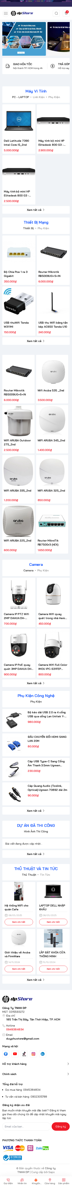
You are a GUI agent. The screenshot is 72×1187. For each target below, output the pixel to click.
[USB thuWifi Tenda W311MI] (18, 302)
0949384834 (15, 1029)
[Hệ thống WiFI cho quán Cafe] (18, 891)
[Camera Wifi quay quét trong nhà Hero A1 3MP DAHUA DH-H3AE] (53, 594)
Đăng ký (60, 1126)
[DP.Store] (22, 13)
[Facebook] (6, 1054)
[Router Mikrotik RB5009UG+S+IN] (53, 252)
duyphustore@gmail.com (22, 1038)
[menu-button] (5, 13)
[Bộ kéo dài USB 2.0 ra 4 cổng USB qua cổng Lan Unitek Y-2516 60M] (14, 720)
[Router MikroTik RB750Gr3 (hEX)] (52, 521)
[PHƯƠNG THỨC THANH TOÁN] (36, 1148)
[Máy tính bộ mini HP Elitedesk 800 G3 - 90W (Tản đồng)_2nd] (53, 120)
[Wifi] (36, 3)
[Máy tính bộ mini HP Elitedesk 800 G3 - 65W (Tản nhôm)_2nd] (18, 171)
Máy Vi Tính (36, 91)
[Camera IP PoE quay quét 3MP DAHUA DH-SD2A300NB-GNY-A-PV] (18, 645)
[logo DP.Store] (36, 999)
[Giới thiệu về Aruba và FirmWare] (18, 938)
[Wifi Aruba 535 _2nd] (52, 371)
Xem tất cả (34, 210)
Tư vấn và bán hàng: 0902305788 (26, 1096)
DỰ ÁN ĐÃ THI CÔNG (36, 825)
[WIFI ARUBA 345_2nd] (52, 421)
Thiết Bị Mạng (36, 222)
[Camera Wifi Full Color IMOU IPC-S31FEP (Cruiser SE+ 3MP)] (53, 645)
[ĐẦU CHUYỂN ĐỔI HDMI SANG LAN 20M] (14, 745)
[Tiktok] (24, 1053)
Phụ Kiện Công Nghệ (36, 695)
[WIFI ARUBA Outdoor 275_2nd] (18, 421)
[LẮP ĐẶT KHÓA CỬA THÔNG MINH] (53, 938)
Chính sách (9, 1074)
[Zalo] (43, 1054)
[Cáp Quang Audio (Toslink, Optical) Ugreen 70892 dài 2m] (14, 794)
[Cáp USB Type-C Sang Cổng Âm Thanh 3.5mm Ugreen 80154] (14, 769)
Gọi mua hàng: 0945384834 (23, 1089)
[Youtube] (15, 1053)
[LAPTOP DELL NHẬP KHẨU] (53, 891)
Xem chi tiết (18, 921)
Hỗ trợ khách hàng (14, 1064)
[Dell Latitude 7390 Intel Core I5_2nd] (18, 120)
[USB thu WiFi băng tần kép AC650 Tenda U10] (53, 302)
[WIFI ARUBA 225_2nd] (18, 521)
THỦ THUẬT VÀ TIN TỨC (36, 868)
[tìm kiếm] (56, 13)
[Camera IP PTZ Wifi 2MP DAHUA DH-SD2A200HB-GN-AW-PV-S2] (18, 594)
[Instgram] (33, 1054)
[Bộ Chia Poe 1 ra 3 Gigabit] (18, 252)
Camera (36, 564)
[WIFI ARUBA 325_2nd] (52, 471)
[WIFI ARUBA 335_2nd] (18, 471)
